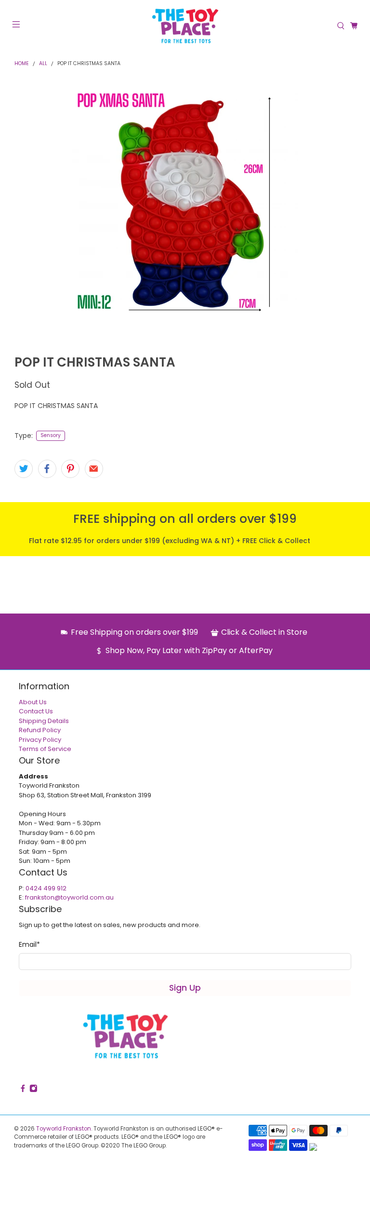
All (43, 64)
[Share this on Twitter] (23, 469)
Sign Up (185, 988)
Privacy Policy (40, 739)
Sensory (50, 435)
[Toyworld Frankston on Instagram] (33, 1090)
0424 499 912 (46, 888)
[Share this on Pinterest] (70, 469)
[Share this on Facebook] (47, 469)
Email (29, 944)
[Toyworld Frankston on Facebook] (23, 1090)
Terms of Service (45, 748)
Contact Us (36, 711)
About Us (33, 702)
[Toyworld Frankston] (185, 25)
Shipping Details (44, 720)
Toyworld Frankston (63, 1129)
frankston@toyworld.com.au (69, 897)
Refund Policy (40, 730)
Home (21, 64)
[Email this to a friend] (94, 469)
